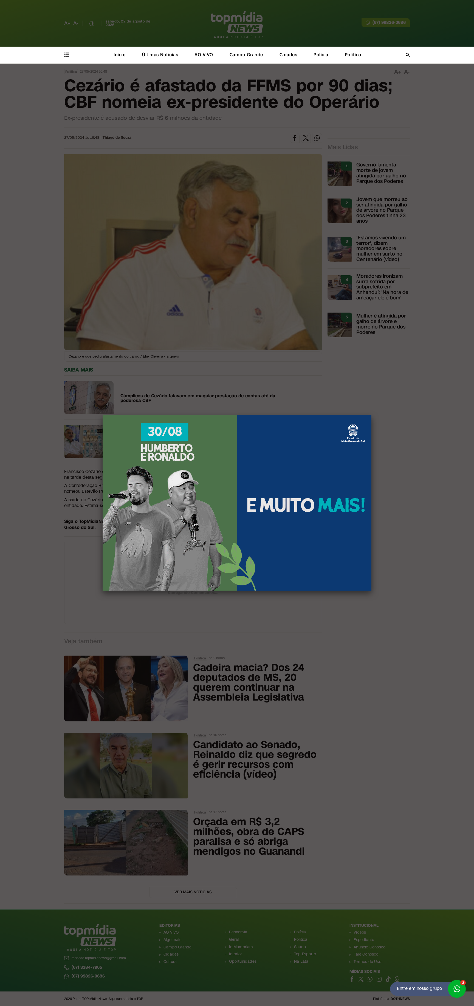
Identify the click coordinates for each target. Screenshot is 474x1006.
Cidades (288, 55)
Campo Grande (246, 55)
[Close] (371, 415)
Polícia (321, 55)
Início (120, 55)
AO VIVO (203, 55)
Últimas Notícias (160, 55)
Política (353, 55)
